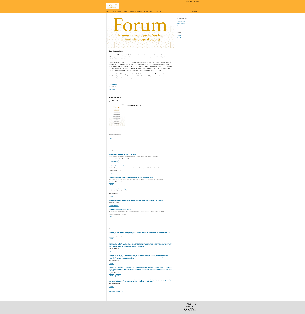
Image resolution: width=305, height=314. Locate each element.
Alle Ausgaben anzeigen (115, 291)
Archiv (125, 11)
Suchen (195, 11)
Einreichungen (148, 11)
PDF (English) (114, 161)
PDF (112, 139)
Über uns (158, 11)
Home (108, 11)
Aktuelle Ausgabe (116, 11)
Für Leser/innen (181, 21)
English (179, 38)
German (179, 35)
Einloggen (196, 1)
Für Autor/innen (181, 23)
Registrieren (189, 1)
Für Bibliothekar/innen (182, 26)
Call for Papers (113, 84)
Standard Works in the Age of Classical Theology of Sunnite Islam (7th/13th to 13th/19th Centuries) (136, 200)
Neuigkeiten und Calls (136, 11)
